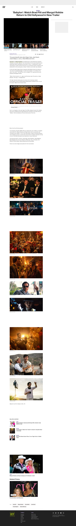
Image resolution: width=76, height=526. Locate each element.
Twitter (22, 516)
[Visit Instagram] (58, 513)
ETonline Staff (23, 521)
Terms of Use (33, 514)
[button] (26, 463)
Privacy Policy (14, 107)
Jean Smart (33, 504)
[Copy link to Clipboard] (43, 54)
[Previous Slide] (3, 46)
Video (37, 7)
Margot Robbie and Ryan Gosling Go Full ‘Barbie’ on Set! (22, 475)
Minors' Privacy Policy (35, 518)
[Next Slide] (49, 46)
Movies (38, 10)
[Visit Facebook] (53, 513)
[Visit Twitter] (56, 513)
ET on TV (22, 518)
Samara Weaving (23, 506)
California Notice (34, 517)
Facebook (22, 514)
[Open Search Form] (72, 7)
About (22, 520)
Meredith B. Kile (14, 53)
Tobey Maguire (15, 506)
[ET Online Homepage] (4, 7)
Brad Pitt (12, 61)
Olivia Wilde (27, 504)
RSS (21, 522)
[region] (26, 30)
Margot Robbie (19, 61)
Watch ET (43, 7)
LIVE (32, 7)
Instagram (22, 515)
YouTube (22, 517)
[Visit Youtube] (61, 513)
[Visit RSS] (63, 513)
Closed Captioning (34, 516)
